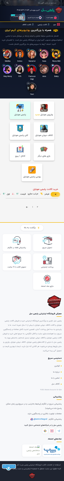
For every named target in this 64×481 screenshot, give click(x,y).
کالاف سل (56, 384)
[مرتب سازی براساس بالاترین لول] (4, 194)
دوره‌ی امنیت (49, 17)
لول (8, 194)
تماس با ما (55, 378)
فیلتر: (46, 194)
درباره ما (56, 372)
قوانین (57, 366)
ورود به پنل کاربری (33, 17)
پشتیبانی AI (17, 17)
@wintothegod (41, 419)
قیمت (23, 194)
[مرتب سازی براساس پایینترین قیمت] (13, 194)
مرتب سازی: (32, 193)
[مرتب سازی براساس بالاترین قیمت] (18, 194)
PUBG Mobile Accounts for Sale (51, 390)
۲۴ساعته (13, 15)
